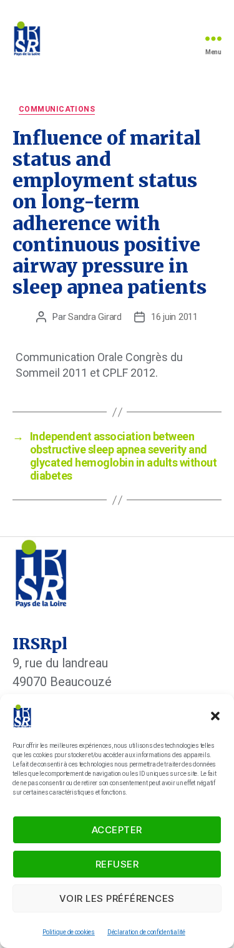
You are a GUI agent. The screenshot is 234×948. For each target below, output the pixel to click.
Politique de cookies (68, 932)
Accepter (117, 830)
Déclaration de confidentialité (146, 932)
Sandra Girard (95, 316)
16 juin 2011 (174, 316)
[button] (215, 716)
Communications (57, 109)
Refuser (117, 864)
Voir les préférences (117, 898)
